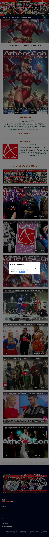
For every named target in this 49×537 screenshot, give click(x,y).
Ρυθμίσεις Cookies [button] (14, 271)
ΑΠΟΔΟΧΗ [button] (22, 271)
